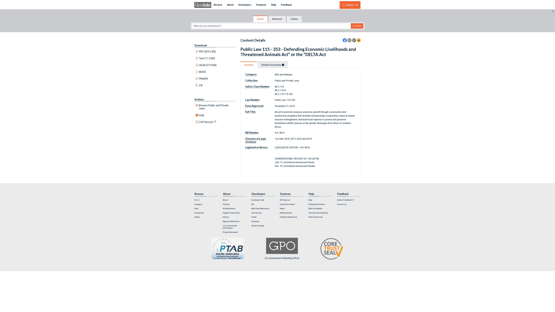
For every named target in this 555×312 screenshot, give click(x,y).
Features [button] (261, 4)
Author (197, 217)
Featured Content (287, 204)
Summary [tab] (249, 65)
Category (198, 204)
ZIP (201, 85)
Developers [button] (244, 4)
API (252, 204)
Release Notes (286, 213)
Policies (226, 204)
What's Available (315, 208)
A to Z (197, 200)
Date (196, 208)
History (226, 217)
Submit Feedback (344, 200)
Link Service (256, 213)
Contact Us (342, 204)
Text (207, 58)
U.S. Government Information (230, 226)
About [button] (230, 4)
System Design (257, 225)
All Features (285, 200)
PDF (207, 51)
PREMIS (203, 78)
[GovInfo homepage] (202, 5)
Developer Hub (257, 200)
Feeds (254, 217)
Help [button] (273, 4)
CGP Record (206, 121)
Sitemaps (255, 221)
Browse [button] (218, 4)
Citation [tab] (294, 19)
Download (201, 45)
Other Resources (315, 217)
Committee (199, 213)
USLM (208, 65)
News (282, 208)
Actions (199, 99)
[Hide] (553, 11)
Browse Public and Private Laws (214, 107)
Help (201, 115)
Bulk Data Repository (260, 208)
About (225, 200)
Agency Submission (231, 221)
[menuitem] (218, 5)
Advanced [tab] (277, 19)
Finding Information (316, 204)
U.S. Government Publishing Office (282, 258)
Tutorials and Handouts (318, 213)
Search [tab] (260, 19)
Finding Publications (288, 217)
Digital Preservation (231, 213)
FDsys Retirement (230, 232)
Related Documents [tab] (271, 65)
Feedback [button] (286, 4)
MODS (202, 71)
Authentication (229, 208)
